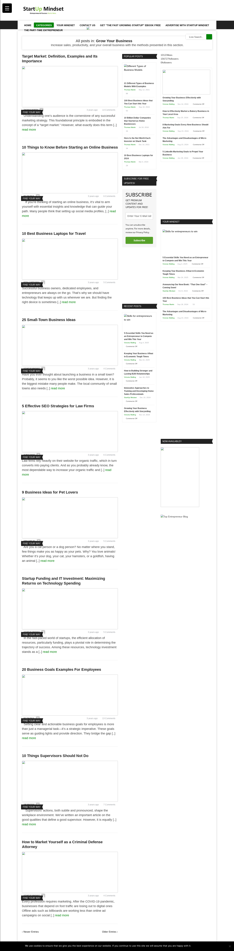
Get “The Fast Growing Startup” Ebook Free (130, 25)
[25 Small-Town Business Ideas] (70, 365)
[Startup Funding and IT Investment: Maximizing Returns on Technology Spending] (70, 628)
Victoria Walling (130, 343)
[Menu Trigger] (7, 8)
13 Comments (108, 110)
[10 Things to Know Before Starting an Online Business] (70, 192)
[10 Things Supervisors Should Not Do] (70, 801)
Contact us (87, 25)
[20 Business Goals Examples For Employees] (70, 714)
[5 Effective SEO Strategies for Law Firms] (70, 451)
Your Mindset (66, 25)
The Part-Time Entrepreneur (43, 30)
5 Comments (109, 282)
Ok (194, 945)
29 (127, 165)
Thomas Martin (130, 90)
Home (27, 25)
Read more (203, 945)
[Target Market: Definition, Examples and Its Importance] (70, 106)
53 (127, 111)
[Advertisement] (149, 10)
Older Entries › (110, 931)
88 (127, 93)
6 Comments (109, 196)
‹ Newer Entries (30, 931)
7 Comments (109, 804)
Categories (44, 25)
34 (127, 131)
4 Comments (109, 368)
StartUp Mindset (130, 397)
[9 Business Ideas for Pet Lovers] (70, 537)
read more (29, 129)
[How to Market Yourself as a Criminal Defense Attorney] (70, 892)
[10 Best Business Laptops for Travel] (70, 278)
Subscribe (139, 240)
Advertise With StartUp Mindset (187, 25)
